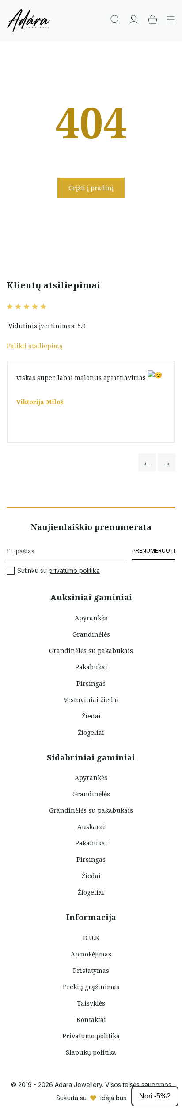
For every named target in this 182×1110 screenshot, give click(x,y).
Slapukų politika (91, 1052)
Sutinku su (58, 570)
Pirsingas (91, 683)
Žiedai (91, 716)
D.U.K (91, 937)
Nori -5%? (155, 1096)
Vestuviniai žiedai (91, 699)
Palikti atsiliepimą (35, 346)
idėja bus (113, 1098)
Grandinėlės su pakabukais (91, 650)
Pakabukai (91, 667)
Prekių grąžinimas (91, 987)
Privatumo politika (91, 1036)
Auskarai (91, 826)
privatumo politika (74, 570)
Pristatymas (91, 970)
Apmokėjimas (91, 954)
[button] (147, 462)
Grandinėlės (91, 634)
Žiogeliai (91, 732)
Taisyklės (91, 1003)
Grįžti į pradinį (91, 188)
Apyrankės (91, 618)
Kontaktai (91, 1019)
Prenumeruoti (153, 550)
